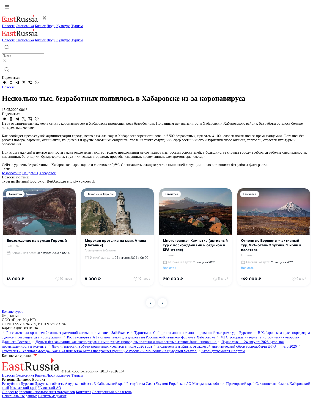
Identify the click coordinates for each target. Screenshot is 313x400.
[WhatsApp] (36, 82)
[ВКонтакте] (4, 82)
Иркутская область (49, 384)
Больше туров (12, 311)
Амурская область (79, 384)
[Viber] (30, 82)
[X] (24, 82)
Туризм (77, 26)
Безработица (11, 173)
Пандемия (30, 173)
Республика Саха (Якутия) (147, 384)
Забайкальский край (110, 384)
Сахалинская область (271, 384)
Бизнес (40, 26)
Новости (8, 26)
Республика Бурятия (18, 384)
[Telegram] (17, 82)
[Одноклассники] (11, 82)
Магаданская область (208, 384)
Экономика (25, 26)
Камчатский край (23, 388)
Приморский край (240, 384)
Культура (63, 26)
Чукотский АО (49, 388)
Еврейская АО (180, 384)
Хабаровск (47, 173)
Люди (51, 26)
